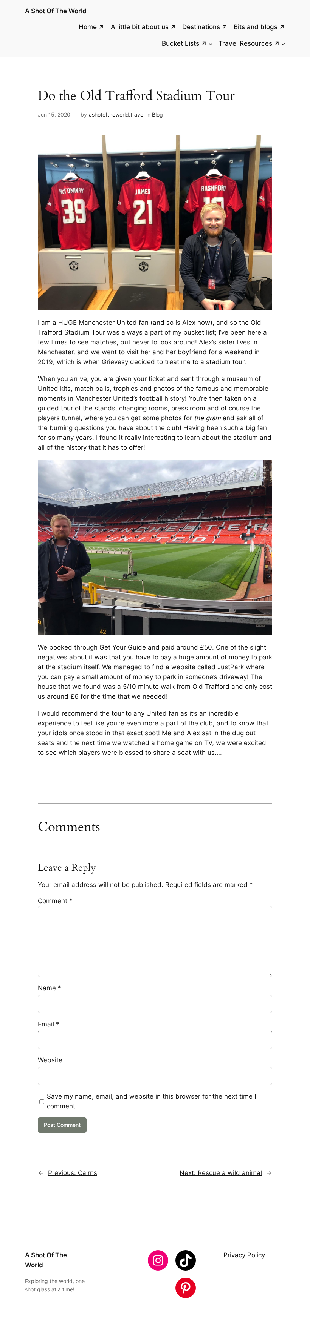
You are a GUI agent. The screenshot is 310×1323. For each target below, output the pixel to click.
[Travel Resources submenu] (283, 44)
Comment (55, 901)
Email (48, 1024)
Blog (157, 114)
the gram (207, 418)
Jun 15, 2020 (54, 114)
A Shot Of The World (56, 11)
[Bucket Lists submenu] (210, 44)
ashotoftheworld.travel (116, 114)
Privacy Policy (244, 1255)
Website (50, 1060)
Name (49, 988)
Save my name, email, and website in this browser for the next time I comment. (151, 1101)
